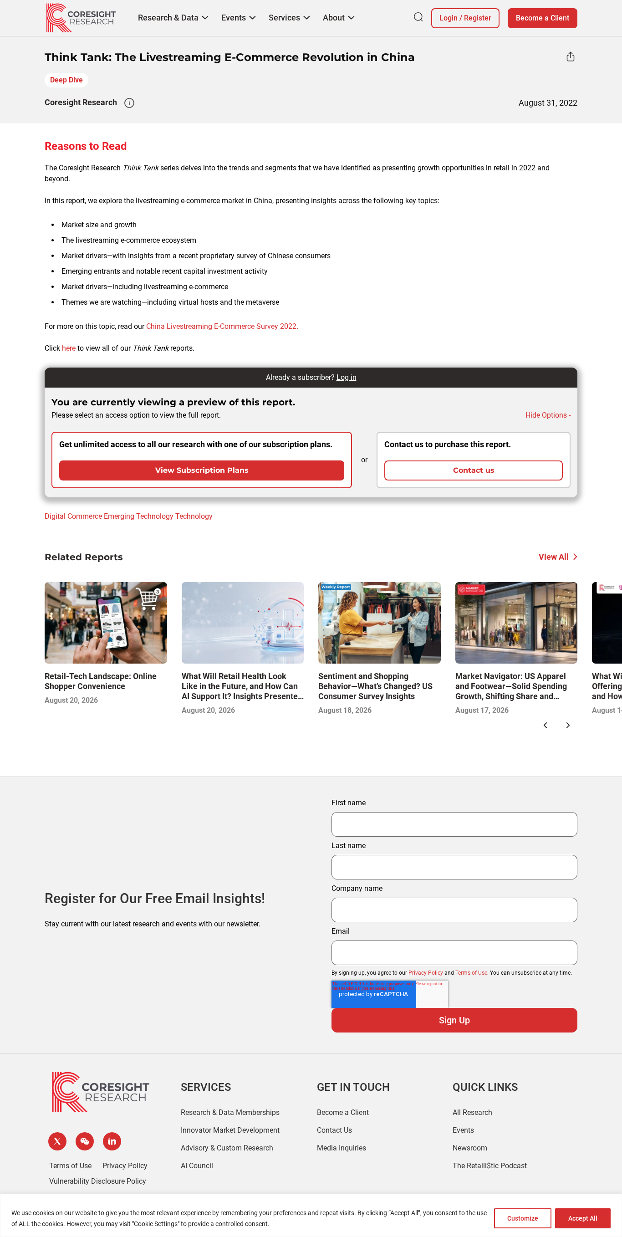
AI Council (197, 1165)
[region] (311, 1215)
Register (477, 18)
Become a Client (542, 18)
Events (463, 1130)
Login (448, 18)
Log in (346, 377)
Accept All (582, 1218)
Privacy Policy (425, 973)
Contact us (474, 470)
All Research (472, 1112)
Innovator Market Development (230, 1130)
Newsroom (470, 1148)
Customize (522, 1218)
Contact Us (334, 1130)
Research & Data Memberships (230, 1112)
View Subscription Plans (202, 470)
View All (554, 557)
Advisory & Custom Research (227, 1148)
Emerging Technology (138, 516)
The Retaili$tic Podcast (490, 1165)
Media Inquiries (341, 1148)
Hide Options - (548, 415)
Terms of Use (471, 973)
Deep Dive (66, 80)
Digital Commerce (73, 516)
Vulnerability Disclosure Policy (97, 1181)
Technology (194, 516)
